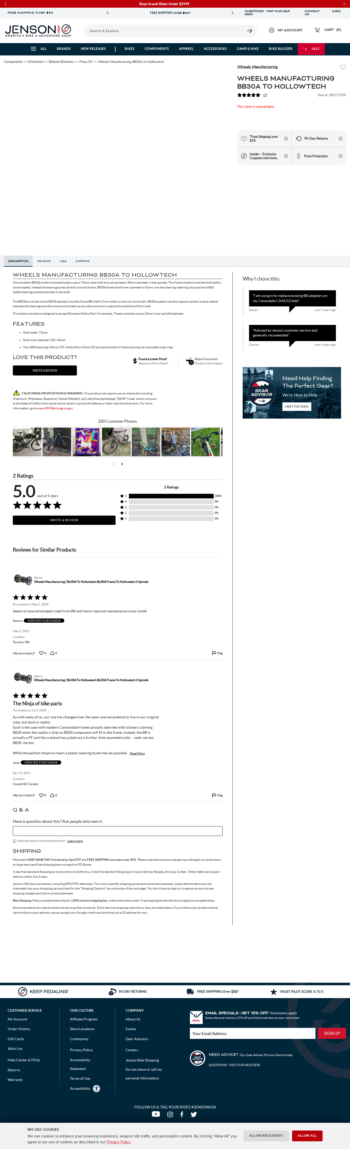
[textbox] (118, 831)
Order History (19, 1029)
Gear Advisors (137, 1039)
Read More (137, 753)
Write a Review (64, 520)
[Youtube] (157, 1116)
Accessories (215, 48)
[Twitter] (194, 1116)
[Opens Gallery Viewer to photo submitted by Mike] (175, 442)
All (44, 48)
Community (79, 1039)
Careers (132, 1050)
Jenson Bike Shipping (142, 1060)
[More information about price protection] (340, 156)
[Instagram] (171, 1116)
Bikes (130, 48)
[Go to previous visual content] (113, 464)
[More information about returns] (340, 139)
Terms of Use (80, 1078)
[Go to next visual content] (122, 464)
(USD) (336, 13)
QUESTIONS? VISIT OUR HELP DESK (267, 13)
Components (157, 48)
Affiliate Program (83, 1019)
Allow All (307, 1135)
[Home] (38, 30)
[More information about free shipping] (286, 139)
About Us (133, 1019)
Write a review (45, 370)
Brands (64, 48)
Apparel (186, 48)
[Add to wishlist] (343, 67)
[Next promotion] (233, 13)
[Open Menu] (82, 30)
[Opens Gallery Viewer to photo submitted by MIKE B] (57, 442)
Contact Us (312, 13)
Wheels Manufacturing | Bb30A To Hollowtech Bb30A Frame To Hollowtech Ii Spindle (91, 581)
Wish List (15, 1049)
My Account (17, 1019)
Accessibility (80, 1088)
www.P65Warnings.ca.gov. (55, 408)
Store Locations (82, 1029)
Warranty (15, 1080)
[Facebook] (183, 1116)
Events (131, 1029)
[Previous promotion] (108, 13)
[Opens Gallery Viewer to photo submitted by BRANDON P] (86, 442)
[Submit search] (249, 30)
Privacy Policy (118, 1142)
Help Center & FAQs (24, 1060)
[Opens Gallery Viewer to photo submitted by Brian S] (146, 442)
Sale (316, 48)
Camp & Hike (248, 48)
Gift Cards (16, 1039)
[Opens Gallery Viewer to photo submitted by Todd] (27, 442)
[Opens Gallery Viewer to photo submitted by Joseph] (116, 442)
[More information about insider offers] (286, 156)
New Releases (93, 48)
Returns (14, 1070)
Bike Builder (281, 48)
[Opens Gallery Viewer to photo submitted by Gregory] (205, 442)
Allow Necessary (266, 1135)
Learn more (75, 841)
